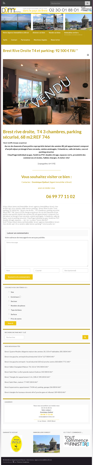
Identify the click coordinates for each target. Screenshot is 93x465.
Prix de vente (16, 319)
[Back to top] (88, 460)
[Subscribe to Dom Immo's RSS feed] (4, 2)
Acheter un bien (39, 33)
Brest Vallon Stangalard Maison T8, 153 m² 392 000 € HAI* (27, 367)
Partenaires (25, 40)
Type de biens (16, 310)
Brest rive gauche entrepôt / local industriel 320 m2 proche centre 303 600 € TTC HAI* (38, 362)
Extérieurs (15, 297)
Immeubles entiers (73, 34)
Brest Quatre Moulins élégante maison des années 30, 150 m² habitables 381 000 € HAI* (38, 352)
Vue (12, 292)
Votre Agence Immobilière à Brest (16, 33)
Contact (14, 40)
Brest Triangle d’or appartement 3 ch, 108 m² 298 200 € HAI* (27, 377)
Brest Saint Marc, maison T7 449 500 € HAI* (21, 382)
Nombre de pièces (18, 306)
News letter (55, 40)
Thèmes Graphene (23, 462)
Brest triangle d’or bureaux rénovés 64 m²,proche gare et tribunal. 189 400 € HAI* (35, 392)
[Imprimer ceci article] (88, 55)
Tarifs (5, 40)
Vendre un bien (54, 33)
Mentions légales (40, 40)
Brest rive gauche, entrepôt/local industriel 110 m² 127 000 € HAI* (30, 357)
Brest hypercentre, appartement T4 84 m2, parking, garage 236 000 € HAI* (33, 387)
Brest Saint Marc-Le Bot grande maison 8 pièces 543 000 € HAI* (29, 372)
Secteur (14, 301)
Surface (14, 314)
